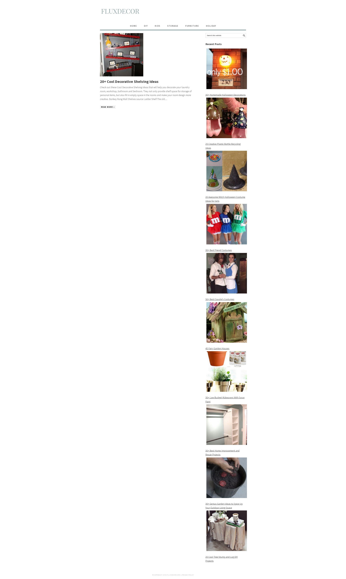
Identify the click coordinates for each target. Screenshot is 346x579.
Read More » (108, 107)
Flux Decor (173, 12)
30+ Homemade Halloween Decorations (225, 94)
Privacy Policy (188, 575)
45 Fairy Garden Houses (217, 348)
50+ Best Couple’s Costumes (219, 299)
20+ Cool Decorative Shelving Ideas (129, 81)
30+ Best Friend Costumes (218, 250)
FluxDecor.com (173, 575)
